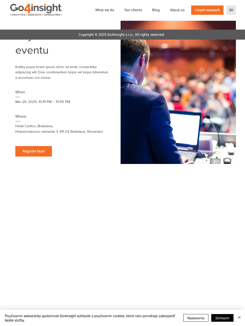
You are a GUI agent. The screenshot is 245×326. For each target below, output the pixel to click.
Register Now (33, 151)
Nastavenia (195, 317)
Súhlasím (222, 317)
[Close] (239, 318)
